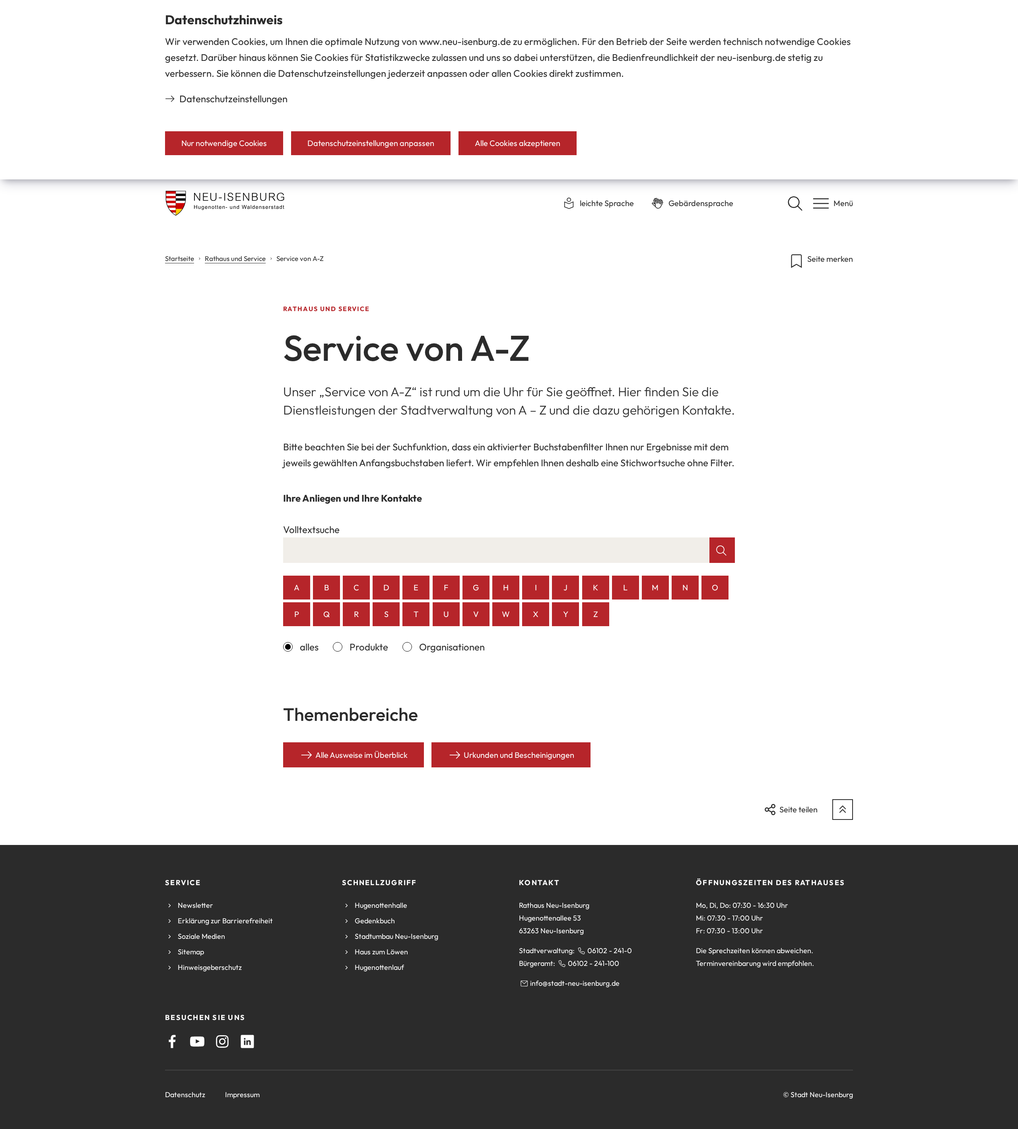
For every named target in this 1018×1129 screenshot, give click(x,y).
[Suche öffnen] (795, 203)
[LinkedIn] (247, 1041)
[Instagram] (222, 1041)
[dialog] (509, 89)
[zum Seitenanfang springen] (842, 809)
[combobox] (496, 550)
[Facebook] (172, 1041)
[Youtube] (197, 1041)
